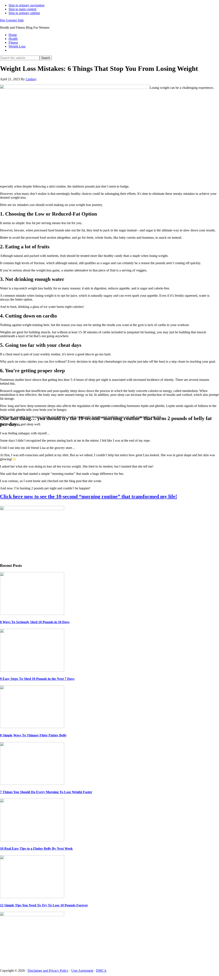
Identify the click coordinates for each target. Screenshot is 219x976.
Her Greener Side (12, 20)
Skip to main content (22, 9)
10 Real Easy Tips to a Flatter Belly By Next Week (36, 848)
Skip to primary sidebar (24, 13)
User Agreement (82, 970)
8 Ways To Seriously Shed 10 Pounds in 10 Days (35, 622)
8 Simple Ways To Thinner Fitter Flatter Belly (33, 735)
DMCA (101, 970)
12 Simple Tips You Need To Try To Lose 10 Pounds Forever (44, 905)
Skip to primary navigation (26, 5)
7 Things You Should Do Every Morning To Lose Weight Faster (46, 792)
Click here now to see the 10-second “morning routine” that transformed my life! (88, 496)
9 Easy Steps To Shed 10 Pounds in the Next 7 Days (37, 679)
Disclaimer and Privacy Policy (48, 970)
